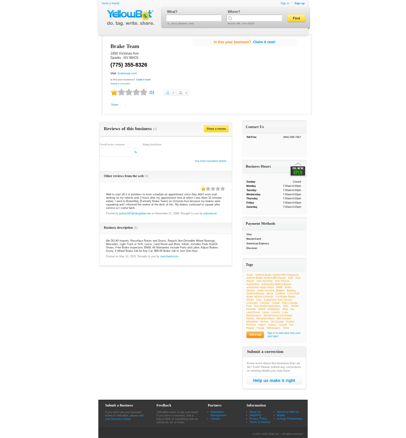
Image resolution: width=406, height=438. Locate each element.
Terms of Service (259, 422)
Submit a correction (120, 83)
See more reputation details (210, 161)
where (233, 12)
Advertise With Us (288, 411)
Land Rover (253, 312)
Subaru (272, 324)
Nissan (264, 321)
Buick (270, 293)
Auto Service (282, 281)
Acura (249, 274)
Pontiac (290, 321)
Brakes (280, 290)
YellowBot (130, 18)
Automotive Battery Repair (276, 284)
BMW (279, 287)
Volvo (286, 327)
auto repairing (264, 281)
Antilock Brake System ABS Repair (266, 277)
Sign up (299, 3)
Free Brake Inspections (267, 305)
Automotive (252, 284)
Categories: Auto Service (278, 299)
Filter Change (290, 303)
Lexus (265, 312)
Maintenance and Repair (278, 315)
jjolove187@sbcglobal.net (135, 213)
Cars (259, 299)
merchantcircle (169, 256)
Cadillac (280, 293)
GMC (286, 305)
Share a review (216, 128)
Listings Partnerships (290, 418)
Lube (285, 312)
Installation (273, 309)
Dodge (276, 303)
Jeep (285, 309)
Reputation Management (218, 413)
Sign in (285, 3)
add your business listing (124, 417)
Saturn (262, 324)
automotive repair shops (260, 287)
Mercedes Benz (265, 318)
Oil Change (277, 321)
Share (114, 104)
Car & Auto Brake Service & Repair (273, 295)
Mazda (250, 318)
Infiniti (261, 309)
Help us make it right (274, 380)
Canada (215, 418)
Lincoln (276, 312)
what (171, 12)
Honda (295, 305)
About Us (255, 411)
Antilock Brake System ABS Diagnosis (277, 274)
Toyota (260, 327)
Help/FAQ (255, 415)
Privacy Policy (258, 418)
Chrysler (265, 303)
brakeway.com (127, 73)
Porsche (251, 324)
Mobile (281, 415)
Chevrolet (252, 303)
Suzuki (283, 324)
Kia (292, 309)
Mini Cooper (284, 318)
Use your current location (230, 18)
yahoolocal (210, 213)
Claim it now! (143, 79)
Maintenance (253, 315)
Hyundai (251, 309)
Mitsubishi (252, 321)
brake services (265, 290)
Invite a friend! (110, 3)
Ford (249, 305)
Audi (290, 277)
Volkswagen (273, 327)
